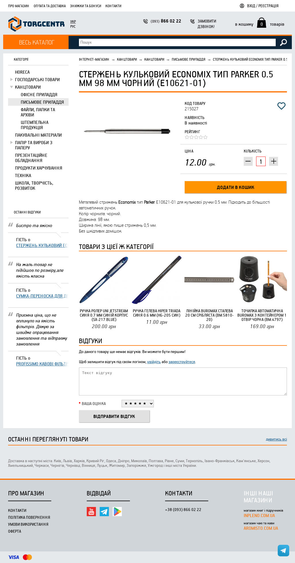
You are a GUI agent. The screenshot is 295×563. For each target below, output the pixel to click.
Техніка (23, 175)
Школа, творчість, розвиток (34, 185)
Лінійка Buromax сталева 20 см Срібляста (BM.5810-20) (209, 315)
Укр (73, 21)
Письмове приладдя (42, 102)
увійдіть (154, 361)
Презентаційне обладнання (31, 157)
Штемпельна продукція (34, 124)
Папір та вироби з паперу (33, 145)
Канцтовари (28, 87)
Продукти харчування (38, 168)
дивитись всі (276, 439)
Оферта (14, 531)
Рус (72, 26)
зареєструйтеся (182, 361)
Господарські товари (37, 79)
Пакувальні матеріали (38, 135)
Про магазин (18, 5)
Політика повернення (29, 517)
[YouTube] (91, 511)
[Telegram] (104, 511)
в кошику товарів (259, 24)
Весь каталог (36, 42)
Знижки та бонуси (85, 5)
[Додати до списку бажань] (281, 106)
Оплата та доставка (50, 5)
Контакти (113, 5)
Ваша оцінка (94, 403)
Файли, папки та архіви (38, 112)
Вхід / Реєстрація (263, 5)
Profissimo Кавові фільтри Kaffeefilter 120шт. (42, 364)
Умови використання (28, 524)
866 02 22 (166, 21)
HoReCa (22, 72)
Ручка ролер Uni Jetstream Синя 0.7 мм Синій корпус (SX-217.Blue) (104, 315)
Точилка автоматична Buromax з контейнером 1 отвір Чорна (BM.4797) (262, 315)
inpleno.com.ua (259, 515)
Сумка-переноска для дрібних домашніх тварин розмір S (42, 296)
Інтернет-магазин (94, 59)
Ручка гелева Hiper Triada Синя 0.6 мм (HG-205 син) (156, 313)
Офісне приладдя (39, 94)
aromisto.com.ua (261, 528)
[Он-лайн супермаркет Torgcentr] (36, 24)
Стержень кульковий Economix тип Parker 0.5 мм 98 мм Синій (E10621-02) (42, 245)
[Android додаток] (117, 511)
